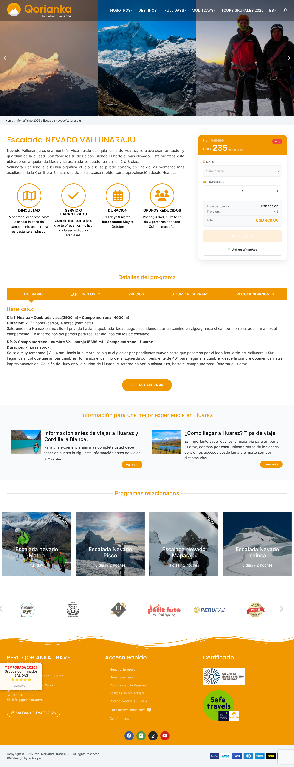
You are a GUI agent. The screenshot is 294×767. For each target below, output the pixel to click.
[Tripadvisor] (141, 735)
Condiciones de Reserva (128, 685)
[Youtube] (165, 735)
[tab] (31, 294)
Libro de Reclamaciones (127, 710)
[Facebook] (129, 735)
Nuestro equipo (121, 677)
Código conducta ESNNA (129, 701)
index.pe (34, 758)
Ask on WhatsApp (244, 249)
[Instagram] (153, 735)
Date (210, 162)
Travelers (215, 181)
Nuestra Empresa (123, 669)
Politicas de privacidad (127, 693)
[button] (4, 58)
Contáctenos (119, 718)
